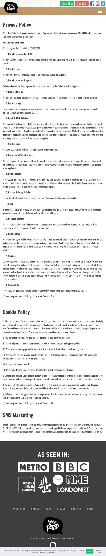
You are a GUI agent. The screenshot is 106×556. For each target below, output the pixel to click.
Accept (89, 551)
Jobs (49, 508)
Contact (76, 508)
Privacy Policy (98, 551)
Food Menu (19, 508)
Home (90, 508)
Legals (61, 508)
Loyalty (36, 508)
